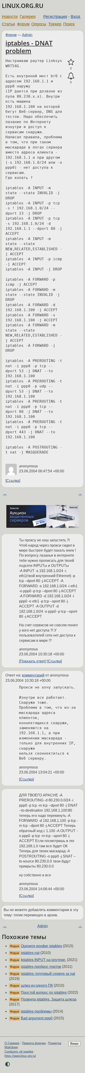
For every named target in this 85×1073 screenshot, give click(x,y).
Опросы (38, 24)
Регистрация (55, 16)
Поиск (69, 24)
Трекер (54, 24)
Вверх (74, 1043)
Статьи (8, 24)
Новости (10, 16)
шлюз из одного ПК (37, 985)
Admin (27, 35)
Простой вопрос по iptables (44, 992)
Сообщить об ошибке (19, 1051)
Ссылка (12, 481)
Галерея (28, 16)
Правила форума (34, 1043)
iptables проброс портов (41, 967)
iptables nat (30, 953)
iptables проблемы (36, 1011)
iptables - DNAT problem (29, 47)
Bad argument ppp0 (37, 1018)
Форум (23, 24)
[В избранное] (71, 62)
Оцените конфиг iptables (41, 946)
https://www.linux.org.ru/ (20, 1056)
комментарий (33, 675)
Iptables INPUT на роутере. (43, 960)
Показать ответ (32, 661)
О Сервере (12, 1043)
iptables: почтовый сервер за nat (48, 974)
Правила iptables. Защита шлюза (48, 999)
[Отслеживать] (71, 76)
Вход (75, 16)
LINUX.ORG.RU (22, 6)
